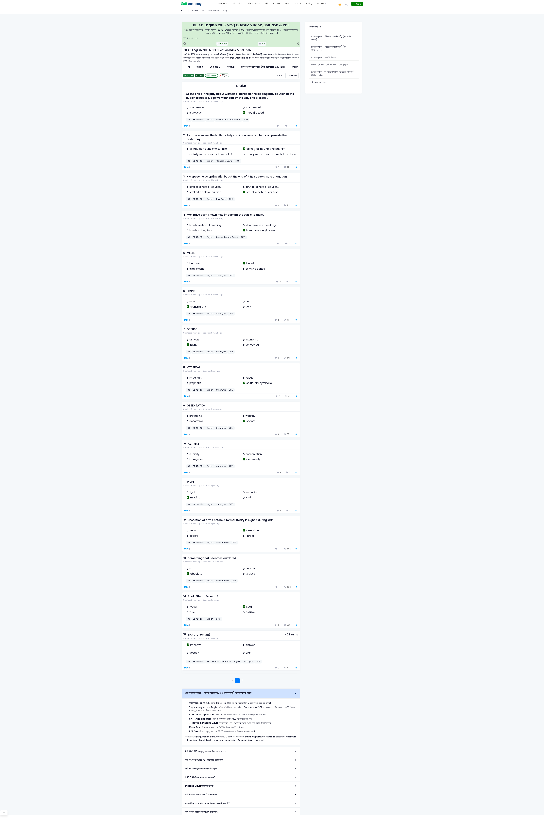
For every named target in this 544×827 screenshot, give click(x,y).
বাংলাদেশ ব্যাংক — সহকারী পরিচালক (323, 57)
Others (321, 3)
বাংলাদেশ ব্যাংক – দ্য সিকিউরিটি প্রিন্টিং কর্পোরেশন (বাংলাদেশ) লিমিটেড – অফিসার (332, 73)
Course (276, 3)
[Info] (184, 43)
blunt (193, 345)
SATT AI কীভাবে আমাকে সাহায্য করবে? (200, 777)
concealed (252, 344)
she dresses (197, 107)
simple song (197, 268)
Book (287, 3)
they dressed (255, 113)
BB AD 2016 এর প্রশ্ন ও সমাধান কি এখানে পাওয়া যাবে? (206, 751)
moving (195, 497)
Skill (266, 3)
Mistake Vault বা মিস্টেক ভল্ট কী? (199, 785)
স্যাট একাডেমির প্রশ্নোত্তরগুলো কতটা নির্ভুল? (201, 768)
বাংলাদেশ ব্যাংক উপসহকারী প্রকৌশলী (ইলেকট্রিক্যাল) (330, 64)
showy (250, 421)
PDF (263, 44)
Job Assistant (253, 3)
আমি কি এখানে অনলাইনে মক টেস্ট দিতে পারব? (201, 794)
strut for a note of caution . (262, 187)
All (189, 66)
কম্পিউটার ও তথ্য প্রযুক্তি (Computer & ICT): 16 (263, 66)
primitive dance (255, 268)
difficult (194, 339)
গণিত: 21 (231, 66)
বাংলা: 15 (200, 66)
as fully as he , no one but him (265, 149)
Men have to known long (261, 225)
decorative (196, 421)
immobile (251, 492)
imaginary (195, 377)
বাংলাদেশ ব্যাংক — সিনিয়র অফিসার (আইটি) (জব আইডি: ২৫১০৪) (331, 38)
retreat (250, 536)
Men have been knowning (205, 225)
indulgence (196, 459)
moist (192, 301)
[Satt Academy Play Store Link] (224, 75)
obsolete (196, 574)
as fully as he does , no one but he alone (271, 154)
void (248, 497)
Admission (237, 3)
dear (248, 301)
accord (193, 536)
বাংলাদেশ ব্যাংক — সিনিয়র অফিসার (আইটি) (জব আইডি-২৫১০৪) (328, 48)
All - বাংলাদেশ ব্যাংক (318, 82)
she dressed (253, 107)
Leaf (249, 607)
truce (192, 530)
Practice (213, 75)
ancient (250, 568)
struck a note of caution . (263, 192)
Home (195, 10)
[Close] (4, 812)
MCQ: (188, 75)
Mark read (293, 75)
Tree (192, 612)
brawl (250, 263)
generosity (253, 459)
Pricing (309, 3)
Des (186, 125)
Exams (298, 3)
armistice (252, 530)
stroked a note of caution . (205, 192)
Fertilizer (251, 612)
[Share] (297, 43)
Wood (193, 606)
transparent (198, 307)
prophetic (195, 383)
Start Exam (222, 44)
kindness (194, 263)
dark (248, 306)
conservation (254, 454)
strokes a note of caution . (205, 187)
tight (192, 492)
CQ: (199, 75)
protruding (195, 416)
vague (249, 377)
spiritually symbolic (259, 383)
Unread (279, 75)
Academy (223, 3)
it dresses (195, 112)
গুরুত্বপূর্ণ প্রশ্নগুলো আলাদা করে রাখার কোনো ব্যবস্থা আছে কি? (207, 803)
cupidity (194, 454)
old (191, 568)
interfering (252, 339)
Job (203, 10)
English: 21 (215, 66)
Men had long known (202, 230)
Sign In (358, 4)
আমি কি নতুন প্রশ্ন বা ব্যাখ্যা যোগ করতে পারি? (201, 811)
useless (250, 573)
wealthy (250, 416)
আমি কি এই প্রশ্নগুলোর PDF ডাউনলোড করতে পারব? (204, 759)
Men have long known (260, 230)
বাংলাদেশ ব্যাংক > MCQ (218, 10)
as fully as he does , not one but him (211, 154)
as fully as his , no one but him (208, 148)
